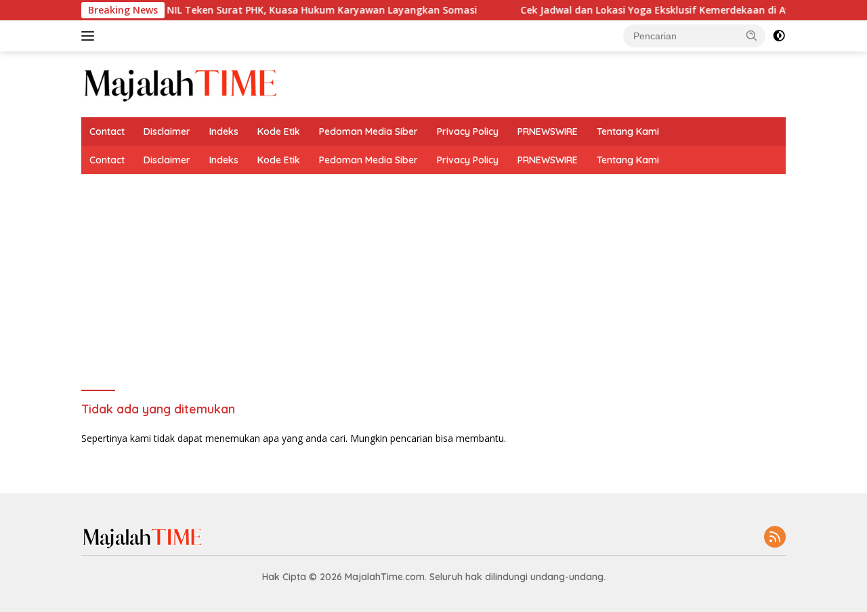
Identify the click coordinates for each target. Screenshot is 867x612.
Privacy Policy (468, 131)
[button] (751, 35)
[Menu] (90, 35)
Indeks (223, 131)
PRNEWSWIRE (547, 131)
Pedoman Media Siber (368, 131)
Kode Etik (278, 131)
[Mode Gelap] (779, 35)
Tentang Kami (628, 131)
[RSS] (775, 538)
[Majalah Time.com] (180, 83)
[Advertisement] (433, 276)
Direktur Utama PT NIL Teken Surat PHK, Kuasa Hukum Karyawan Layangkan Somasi (263, 10)
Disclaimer (167, 131)
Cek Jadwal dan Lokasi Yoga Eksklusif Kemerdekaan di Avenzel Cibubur (675, 10)
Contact (107, 131)
